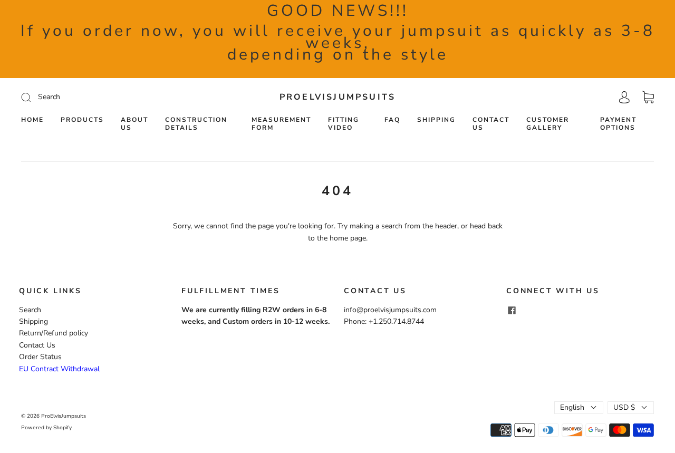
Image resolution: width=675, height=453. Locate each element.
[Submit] (96, 97)
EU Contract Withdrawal (59, 369)
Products (82, 120)
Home (32, 120)
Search (30, 310)
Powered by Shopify (46, 427)
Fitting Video (343, 124)
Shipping (436, 120)
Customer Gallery (547, 124)
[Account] (624, 97)
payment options (618, 124)
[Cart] (648, 97)
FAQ (392, 120)
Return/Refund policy (53, 333)
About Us (134, 124)
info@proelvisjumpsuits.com (390, 310)
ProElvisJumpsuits (337, 97)
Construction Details (196, 124)
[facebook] (511, 310)
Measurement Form (281, 124)
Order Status (40, 357)
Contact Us (490, 124)
